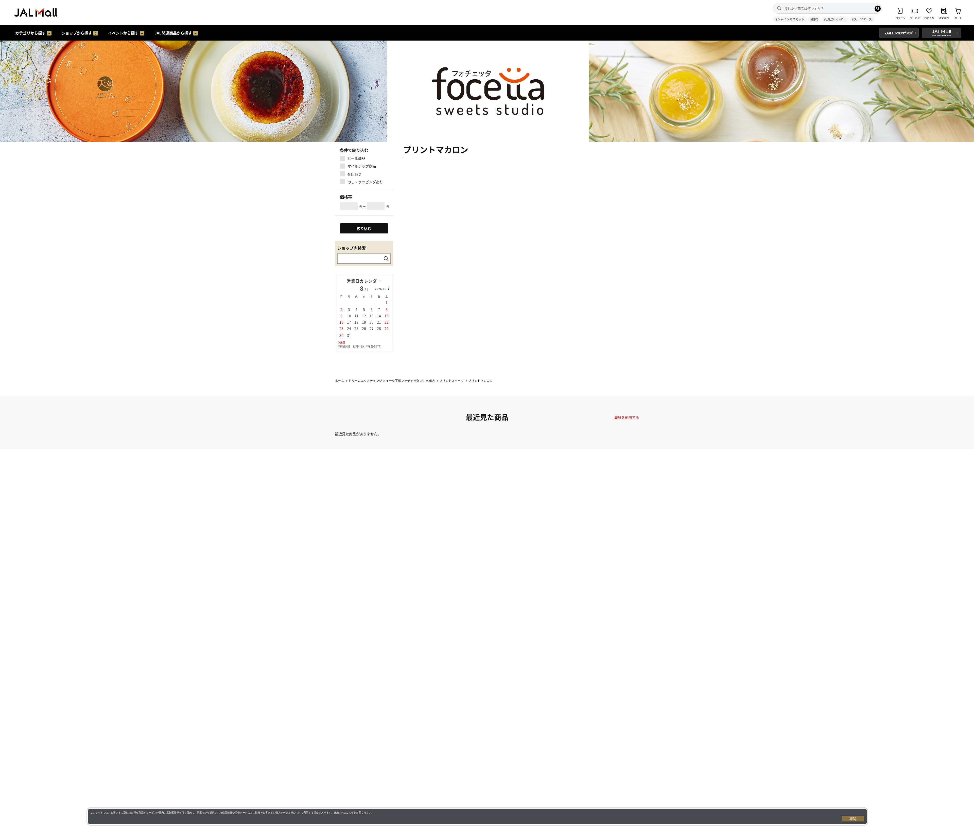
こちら (350, 812)
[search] (878, 9)
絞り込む (364, 228)
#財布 (814, 19)
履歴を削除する (626, 417)
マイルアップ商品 (361, 166)
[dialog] (477, 816)
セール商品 (356, 158)
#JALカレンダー (835, 19)
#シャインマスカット (790, 19)
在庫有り (354, 173)
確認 (853, 819)
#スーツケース (862, 19)
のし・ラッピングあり (365, 181)
